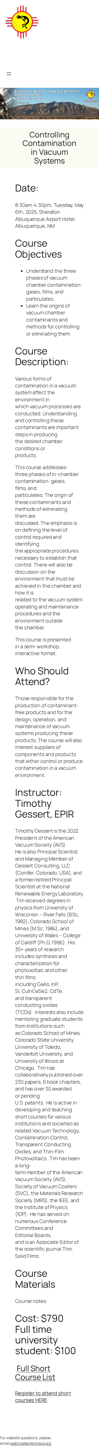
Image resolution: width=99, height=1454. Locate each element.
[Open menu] (9, 74)
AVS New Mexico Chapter (42, 54)
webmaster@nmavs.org (30, 1443)
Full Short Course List (35, 1372)
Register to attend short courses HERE (43, 1396)
